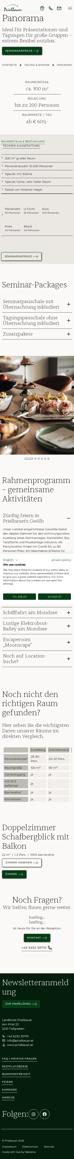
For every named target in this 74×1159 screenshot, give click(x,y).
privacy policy (61, 560)
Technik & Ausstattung (21, 145)
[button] (10, 560)
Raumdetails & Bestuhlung (23, 141)
